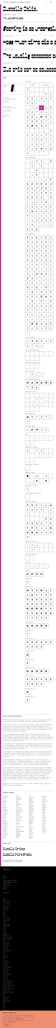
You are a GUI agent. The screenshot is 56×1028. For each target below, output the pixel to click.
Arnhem (4, 898)
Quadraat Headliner (7, 938)
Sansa (4, 940)
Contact (4, 888)
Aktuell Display (8, 950)
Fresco (4, 915)
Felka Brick (6, 975)
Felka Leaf (5, 977)
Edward (4, 1002)
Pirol (4, 993)
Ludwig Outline (6, 923)
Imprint (4, 887)
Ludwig (4, 927)
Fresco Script (6, 920)
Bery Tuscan (6, 910)
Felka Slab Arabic (7, 973)
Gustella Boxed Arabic (8, 992)
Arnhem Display (6, 905)
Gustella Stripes (14, 849)
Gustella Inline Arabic (17, 854)
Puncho (4, 932)
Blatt (4, 912)
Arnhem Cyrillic (7, 902)
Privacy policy (6, 883)
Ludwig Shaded (6, 925)
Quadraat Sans (6, 935)
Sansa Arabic (6, 945)
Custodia (5, 913)
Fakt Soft (5, 968)
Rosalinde (5, 998)
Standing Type (6, 1010)
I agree (6, 1025)
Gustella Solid (6, 980)
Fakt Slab (5, 965)
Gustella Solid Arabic (8, 982)
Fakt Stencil (6, 970)
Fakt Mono (5, 963)
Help (4, 878)
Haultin (4, 922)
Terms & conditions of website (10, 882)
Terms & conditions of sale (9, 880)
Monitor (4, 930)
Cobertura (5, 957)
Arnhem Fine (6, 903)
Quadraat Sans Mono (7, 937)
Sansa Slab (5, 947)
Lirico (4, 1003)
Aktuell (4, 952)
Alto (4, 953)
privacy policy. (11, 1021)
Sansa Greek (6, 942)
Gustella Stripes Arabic (9, 985)
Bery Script (6, 908)
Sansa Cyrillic (6, 943)
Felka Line (5, 978)
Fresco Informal (7, 918)
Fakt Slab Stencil (7, 967)
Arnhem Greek (6, 900)
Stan (4, 1008)
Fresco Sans (6, 917)
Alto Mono (5, 955)
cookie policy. (19, 1018)
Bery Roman (5, 907)
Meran (4, 1007)
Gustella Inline (7, 987)
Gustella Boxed (12, 861)
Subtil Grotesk (6, 1000)
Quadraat (5, 933)
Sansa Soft (5, 948)
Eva (3, 1005)
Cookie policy (6, 885)
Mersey (4, 928)
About (4, 875)
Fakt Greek (5, 960)
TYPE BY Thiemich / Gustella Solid (16, 2)
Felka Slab (5, 972)
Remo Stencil (6, 997)
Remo (4, 995)
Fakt (4, 958)
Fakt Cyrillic (6, 962)
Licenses (5, 877)
